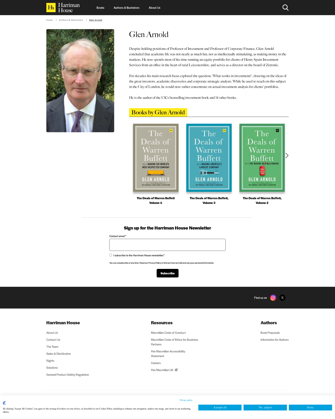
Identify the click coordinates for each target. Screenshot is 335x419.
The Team (52, 346)
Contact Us (53, 339)
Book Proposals (270, 332)
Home (49, 19)
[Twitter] (282, 298)
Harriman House (63, 322)
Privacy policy (186, 400)
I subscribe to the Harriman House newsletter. (138, 255)
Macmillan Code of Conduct (168, 332)
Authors (269, 322)
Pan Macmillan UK (162, 370)
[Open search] (285, 7)
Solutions (52, 367)
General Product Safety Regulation (67, 374)
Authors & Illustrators (126, 7)
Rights (50, 360)
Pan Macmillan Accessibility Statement (168, 353)
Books (100, 7)
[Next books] (287, 155)
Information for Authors (275, 339)
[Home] (63, 7)
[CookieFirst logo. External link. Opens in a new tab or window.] (4, 403)
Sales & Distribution (58, 353)
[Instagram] (273, 298)
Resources (162, 322)
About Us (154, 7)
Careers (156, 363)
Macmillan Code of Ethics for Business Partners (174, 341)
